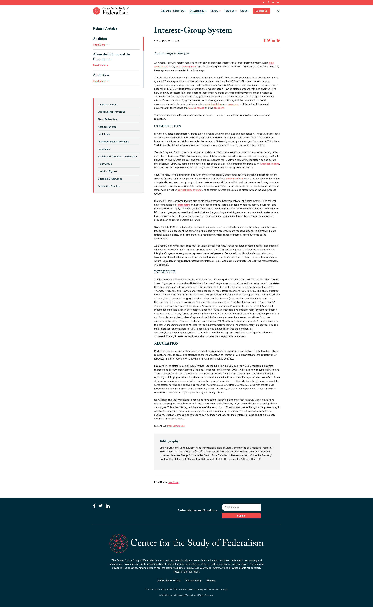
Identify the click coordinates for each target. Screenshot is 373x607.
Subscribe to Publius (169, 580)
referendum (183, 204)
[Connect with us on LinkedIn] (107, 506)
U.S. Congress (196, 107)
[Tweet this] (268, 40)
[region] (118, 62)
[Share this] (265, 40)
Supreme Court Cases (110, 178)
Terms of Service (214, 589)
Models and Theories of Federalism (117, 156)
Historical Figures (107, 171)
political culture (234, 178)
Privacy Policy (194, 580)
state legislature (213, 104)
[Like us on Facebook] (94, 506)
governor (233, 104)
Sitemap (211, 580)
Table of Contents (108, 104)
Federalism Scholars (109, 186)
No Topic (173, 482)
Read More (99, 44)
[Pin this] (278, 40)
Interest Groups (176, 425)
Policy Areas (105, 163)
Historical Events (107, 126)
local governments (186, 66)
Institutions (104, 134)
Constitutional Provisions (111, 111)
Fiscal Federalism (107, 119)
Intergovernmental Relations (113, 141)
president (219, 107)
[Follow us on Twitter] (100, 506)
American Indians (269, 163)
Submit (241, 515)
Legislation (104, 149)
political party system (189, 189)
